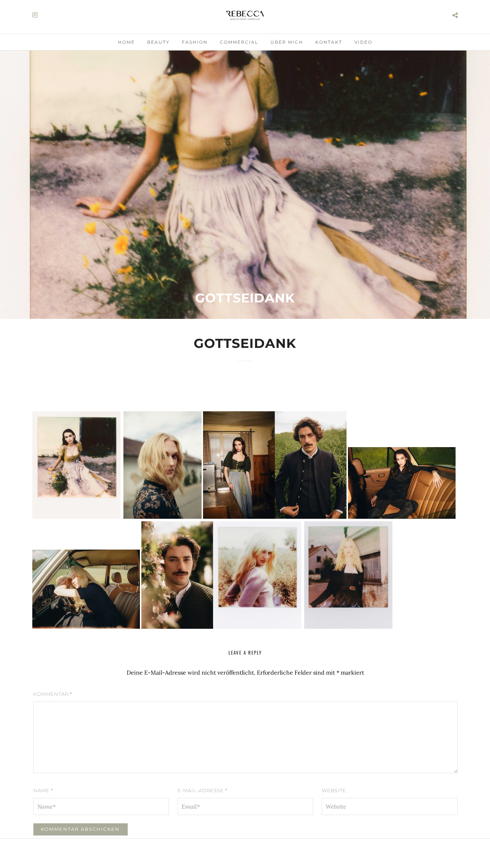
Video (363, 42)
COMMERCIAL (239, 42)
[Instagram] (35, 15)
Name (43, 790)
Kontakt (328, 42)
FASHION (195, 42)
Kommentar (52, 694)
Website (334, 790)
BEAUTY (158, 42)
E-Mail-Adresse (202, 790)
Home (126, 42)
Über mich (286, 42)
